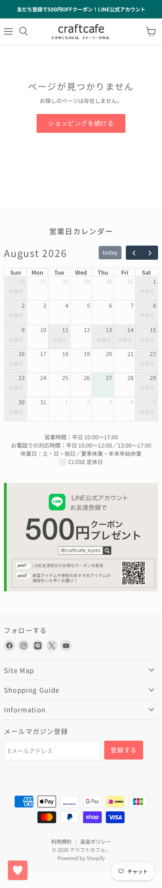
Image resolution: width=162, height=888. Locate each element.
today (110, 252)
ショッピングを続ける (81, 123)
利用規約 (61, 841)
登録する (123, 749)
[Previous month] (134, 253)
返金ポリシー (95, 841)
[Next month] (150, 253)
